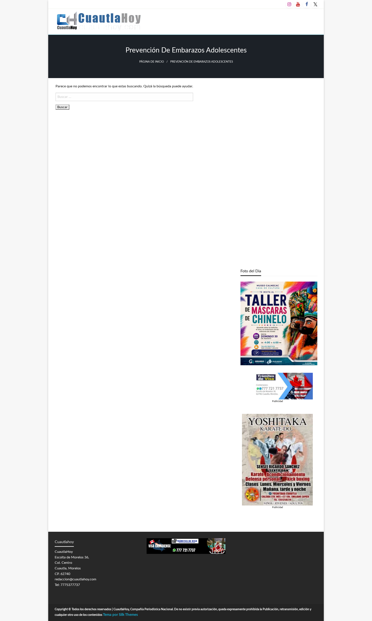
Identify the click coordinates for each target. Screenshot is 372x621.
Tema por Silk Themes (120, 614)
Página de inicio (151, 61)
